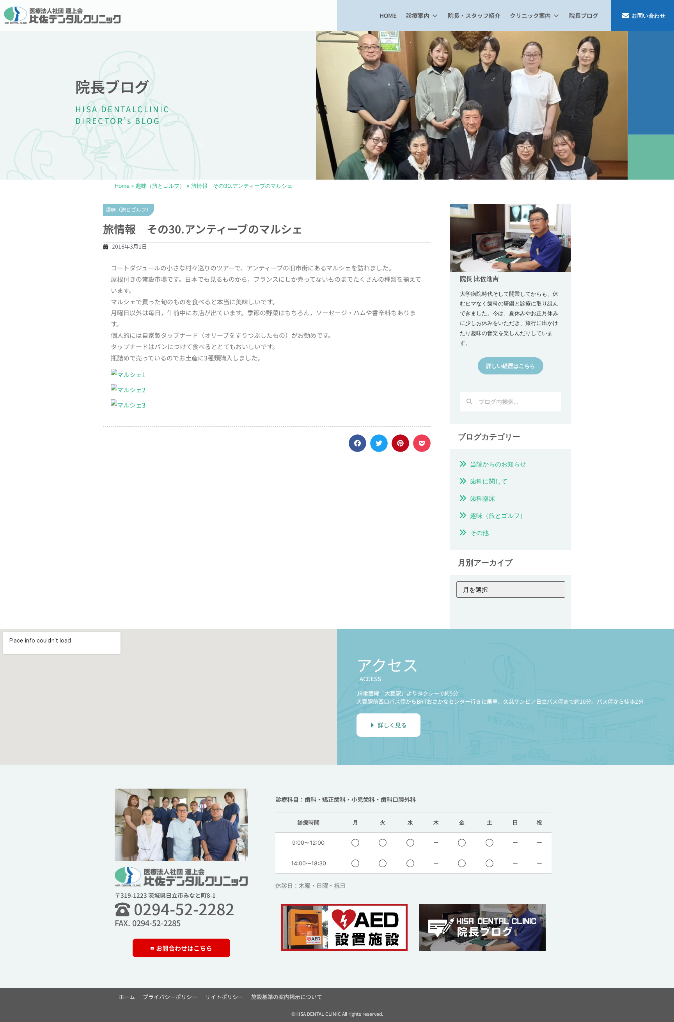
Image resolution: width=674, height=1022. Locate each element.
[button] (422, 15)
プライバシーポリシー (170, 997)
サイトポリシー (224, 997)
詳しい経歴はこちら (510, 365)
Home (122, 185)
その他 (479, 533)
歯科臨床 (482, 498)
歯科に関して (488, 481)
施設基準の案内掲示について (286, 997)
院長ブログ (112, 86)
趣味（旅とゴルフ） (160, 185)
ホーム (127, 997)
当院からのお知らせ (498, 464)
